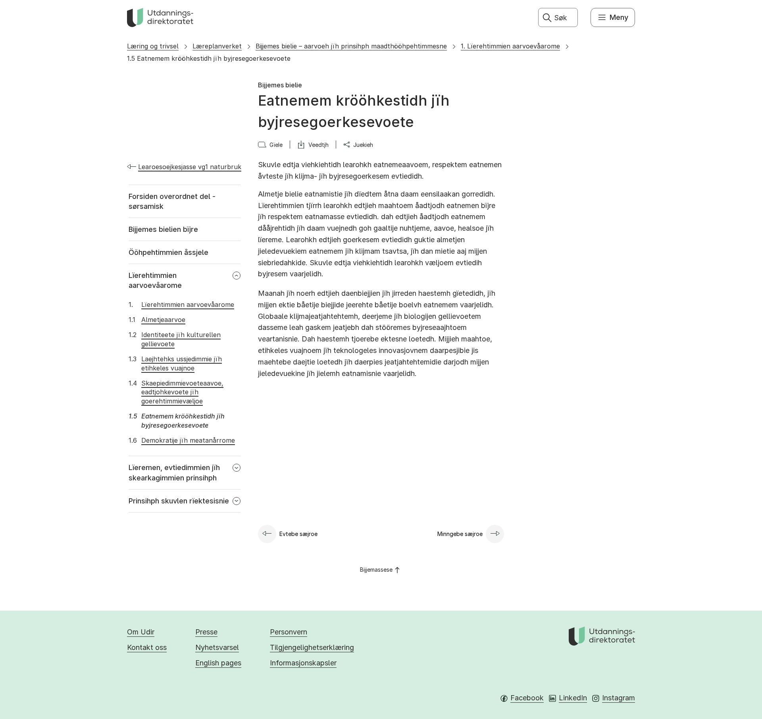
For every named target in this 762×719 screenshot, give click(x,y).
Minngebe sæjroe (460, 533)
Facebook (527, 698)
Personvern (288, 632)
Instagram (618, 698)
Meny (619, 17)
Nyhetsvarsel (217, 647)
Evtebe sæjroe (298, 533)
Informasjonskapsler (303, 663)
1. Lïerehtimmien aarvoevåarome (510, 46)
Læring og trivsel (153, 46)
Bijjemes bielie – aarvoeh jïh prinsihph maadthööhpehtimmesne (351, 46)
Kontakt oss (147, 647)
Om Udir (140, 632)
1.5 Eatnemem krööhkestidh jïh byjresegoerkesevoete (209, 58)
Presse (206, 632)
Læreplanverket (217, 46)
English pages (218, 663)
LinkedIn (573, 698)
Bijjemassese (376, 569)
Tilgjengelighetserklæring (312, 647)
